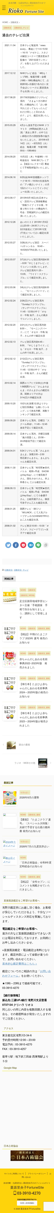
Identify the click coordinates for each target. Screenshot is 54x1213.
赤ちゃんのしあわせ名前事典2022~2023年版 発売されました (34, 663)
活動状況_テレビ (21, 569)
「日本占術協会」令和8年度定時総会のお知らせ (35, 864)
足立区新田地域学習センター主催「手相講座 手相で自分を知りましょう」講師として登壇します (34, 609)
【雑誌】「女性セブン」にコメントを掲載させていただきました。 (35, 885)
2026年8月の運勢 (29, 797)
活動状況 (9, 569)
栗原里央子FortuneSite (27, 1187)
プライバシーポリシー (37, 1173)
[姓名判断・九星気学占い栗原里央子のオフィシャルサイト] (27, 11)
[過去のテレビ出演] (31, 545)
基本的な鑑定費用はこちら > (19, 963)
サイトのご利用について (14, 1173)
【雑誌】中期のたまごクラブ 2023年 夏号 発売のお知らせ (34, 638)
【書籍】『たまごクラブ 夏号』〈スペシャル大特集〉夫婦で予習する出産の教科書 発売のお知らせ (35, 825)
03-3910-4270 (28, 1193)
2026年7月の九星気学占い (34, 846)
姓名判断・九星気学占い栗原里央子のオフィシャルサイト (27, 1183)
